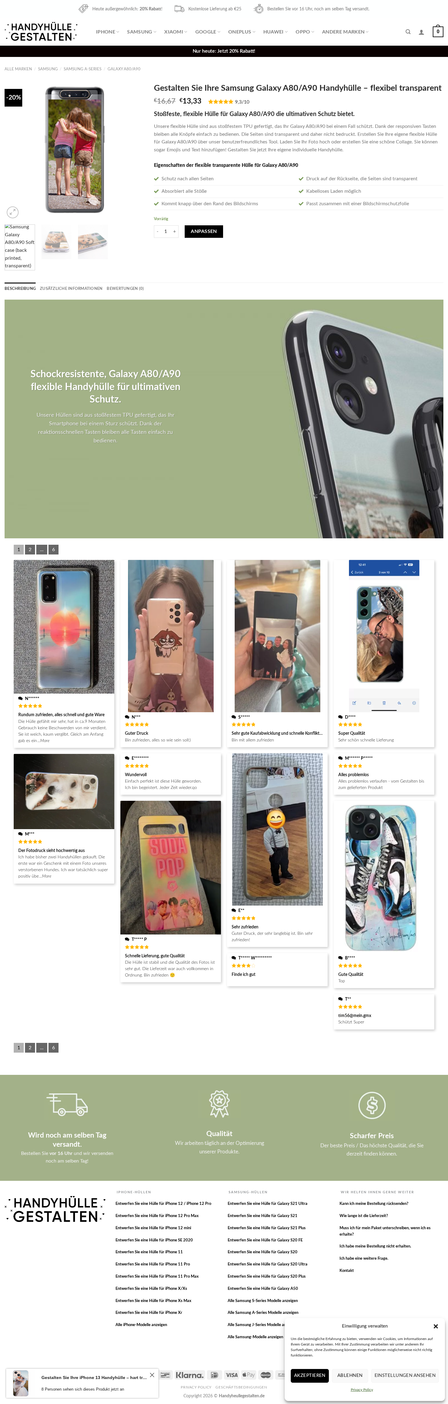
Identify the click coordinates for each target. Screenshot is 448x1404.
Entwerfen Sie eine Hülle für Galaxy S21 (262, 1216)
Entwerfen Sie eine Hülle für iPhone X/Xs (151, 1289)
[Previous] (14, 150)
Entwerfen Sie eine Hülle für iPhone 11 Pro (153, 1264)
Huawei (273, 32)
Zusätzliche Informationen (71, 288)
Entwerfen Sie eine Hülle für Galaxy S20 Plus (267, 1277)
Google (205, 32)
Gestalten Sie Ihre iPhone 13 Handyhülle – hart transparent (94, 1377)
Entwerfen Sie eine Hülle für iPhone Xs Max (153, 1301)
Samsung (139, 32)
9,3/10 (242, 102)
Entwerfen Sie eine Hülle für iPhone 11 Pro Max (157, 1277)
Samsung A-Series (82, 69)
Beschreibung (20, 288)
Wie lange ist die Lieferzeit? (364, 1216)
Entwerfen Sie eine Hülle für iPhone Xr (149, 1313)
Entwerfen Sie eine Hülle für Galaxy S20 (262, 1252)
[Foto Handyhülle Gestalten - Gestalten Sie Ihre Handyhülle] (42, 32)
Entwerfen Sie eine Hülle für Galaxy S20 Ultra (268, 1264)
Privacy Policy (362, 1390)
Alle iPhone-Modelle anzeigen (141, 1325)
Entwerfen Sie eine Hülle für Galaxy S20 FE (265, 1240)
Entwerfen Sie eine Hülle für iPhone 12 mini (153, 1228)
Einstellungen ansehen (405, 1375)
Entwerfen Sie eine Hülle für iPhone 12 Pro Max (157, 1216)
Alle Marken (18, 69)
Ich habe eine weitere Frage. (364, 1259)
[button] (436, 1326)
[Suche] (408, 32)
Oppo (303, 32)
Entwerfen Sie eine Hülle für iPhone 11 (149, 1252)
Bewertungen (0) (125, 288)
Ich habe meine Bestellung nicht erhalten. (375, 1246)
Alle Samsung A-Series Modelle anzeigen (263, 1313)
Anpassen (204, 231)
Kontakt (347, 1271)
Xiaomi (173, 32)
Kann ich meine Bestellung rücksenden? (374, 1204)
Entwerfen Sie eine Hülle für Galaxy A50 (263, 1289)
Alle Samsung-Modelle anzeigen (255, 1337)
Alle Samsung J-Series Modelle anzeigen (262, 1325)
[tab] (20, 289)
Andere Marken (343, 32)
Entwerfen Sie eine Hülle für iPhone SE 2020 (154, 1240)
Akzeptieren (309, 1375)
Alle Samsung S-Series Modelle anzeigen (263, 1301)
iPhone (105, 32)
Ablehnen (350, 1375)
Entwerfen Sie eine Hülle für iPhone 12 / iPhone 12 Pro (163, 1204)
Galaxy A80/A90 (124, 69)
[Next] (134, 150)
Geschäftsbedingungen (241, 1387)
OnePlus (239, 32)
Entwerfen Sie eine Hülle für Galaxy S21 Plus (267, 1228)
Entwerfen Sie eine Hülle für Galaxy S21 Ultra (268, 1204)
